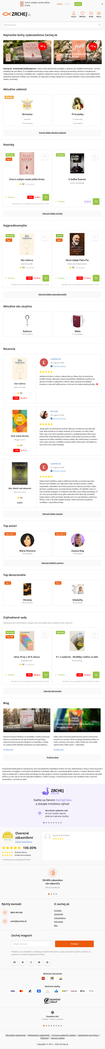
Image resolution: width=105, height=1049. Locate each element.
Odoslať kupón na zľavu (52, 560)
